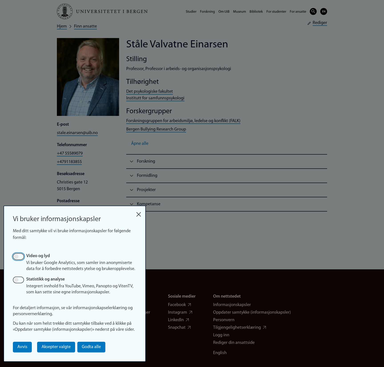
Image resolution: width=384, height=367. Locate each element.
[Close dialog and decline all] (138, 212)
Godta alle (91, 347)
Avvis (22, 347)
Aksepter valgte (56, 347)
